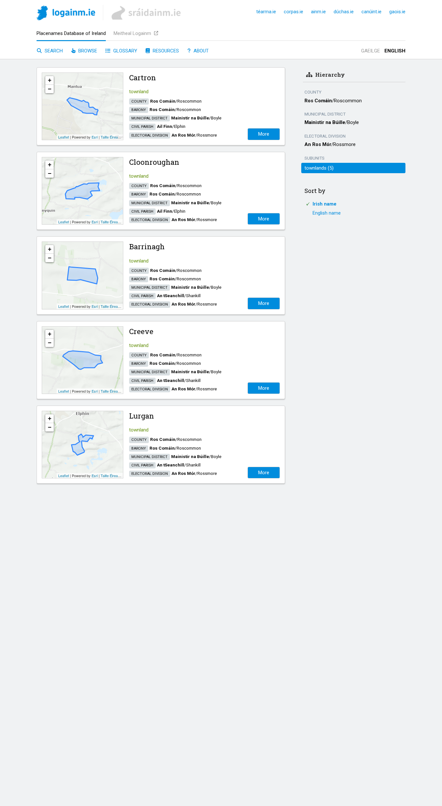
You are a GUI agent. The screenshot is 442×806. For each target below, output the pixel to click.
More (263, 134)
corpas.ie (293, 12)
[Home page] (66, 14)
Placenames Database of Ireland (71, 33)
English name (327, 213)
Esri (95, 137)
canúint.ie (371, 12)
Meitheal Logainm (133, 33)
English (394, 51)
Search (53, 51)
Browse (87, 51)
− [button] (49, 88)
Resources (165, 51)
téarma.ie (266, 12)
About (200, 51)
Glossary (124, 51)
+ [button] (49, 80)
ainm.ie (318, 12)
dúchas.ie (344, 12)
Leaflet (63, 137)
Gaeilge (370, 51)
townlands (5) (319, 168)
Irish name (325, 204)
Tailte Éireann (111, 137)
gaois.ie (397, 12)
